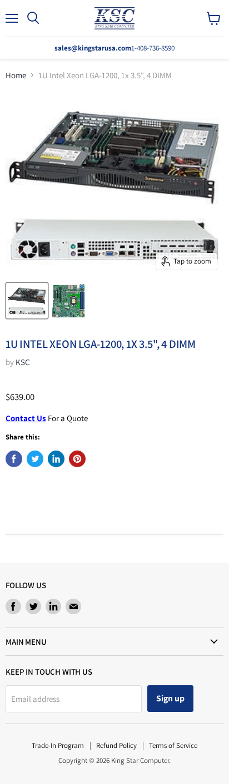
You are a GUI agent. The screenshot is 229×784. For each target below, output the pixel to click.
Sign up (170, 698)
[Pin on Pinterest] (77, 459)
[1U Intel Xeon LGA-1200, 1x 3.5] (27, 300)
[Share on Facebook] (14, 459)
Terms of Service (173, 745)
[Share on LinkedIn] (56, 459)
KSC (23, 362)
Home (16, 75)
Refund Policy (116, 745)
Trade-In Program (58, 745)
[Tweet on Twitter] (35, 459)
